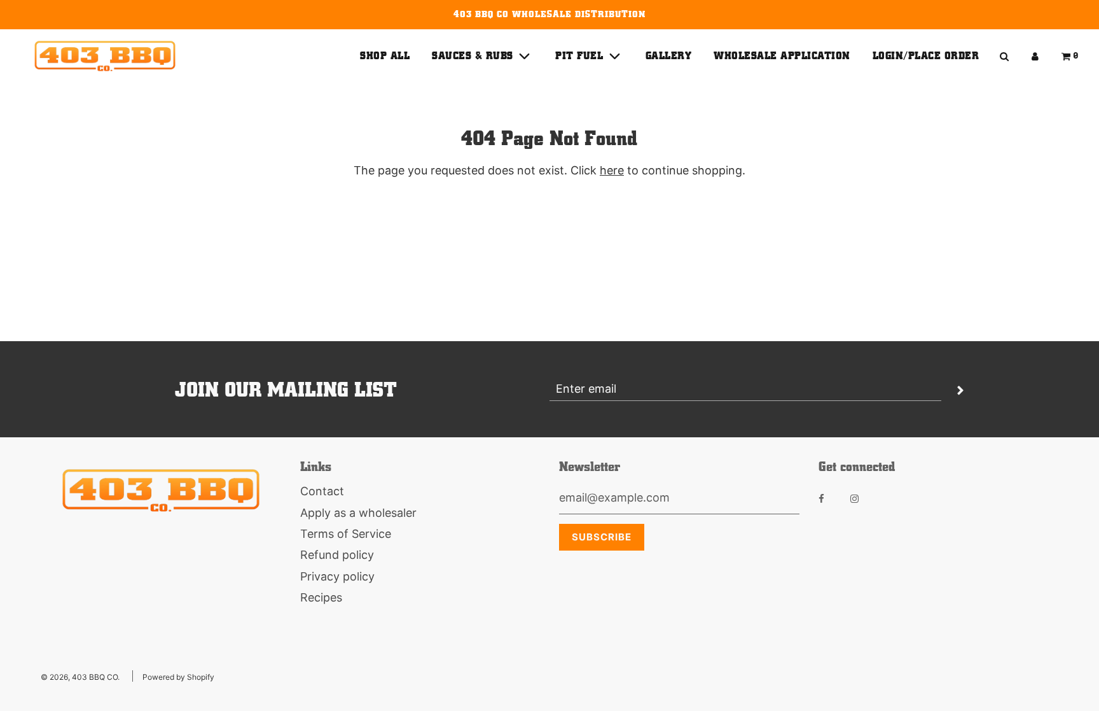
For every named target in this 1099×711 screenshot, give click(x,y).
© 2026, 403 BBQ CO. (80, 677)
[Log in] (1035, 56)
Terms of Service (345, 533)
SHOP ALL (385, 55)
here (612, 170)
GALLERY (669, 55)
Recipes (321, 597)
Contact (322, 491)
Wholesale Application (782, 55)
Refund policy (337, 554)
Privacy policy (337, 576)
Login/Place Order (926, 55)
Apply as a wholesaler (358, 512)
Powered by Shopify (178, 677)
